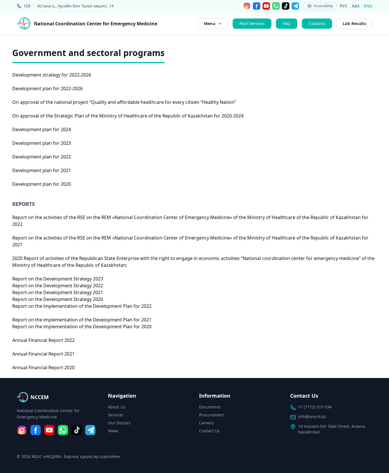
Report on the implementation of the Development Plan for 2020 (81, 326)
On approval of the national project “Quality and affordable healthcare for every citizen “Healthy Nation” (124, 102)
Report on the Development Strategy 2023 (57, 279)
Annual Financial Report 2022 (43, 340)
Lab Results (354, 23)
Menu (209, 23)
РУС (344, 6)
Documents (210, 407)
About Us (116, 407)
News (113, 430)
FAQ (286, 23)
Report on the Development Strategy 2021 (57, 292)
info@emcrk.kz (312, 416)
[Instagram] (247, 6)
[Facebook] (256, 6)
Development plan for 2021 (41, 170)
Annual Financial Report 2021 (43, 354)
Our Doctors (119, 423)
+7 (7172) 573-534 (314, 407)
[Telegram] (295, 6)
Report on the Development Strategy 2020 (57, 299)
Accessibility (323, 5)
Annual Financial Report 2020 (43, 367)
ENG (368, 6)
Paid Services (252, 23)
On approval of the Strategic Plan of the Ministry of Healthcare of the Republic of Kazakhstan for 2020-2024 (127, 116)
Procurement (211, 415)
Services (116, 415)
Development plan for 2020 (41, 184)
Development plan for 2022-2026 (47, 88)
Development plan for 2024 (41, 129)
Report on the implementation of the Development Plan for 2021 (81, 320)
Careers (206, 423)
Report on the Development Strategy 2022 (57, 285)
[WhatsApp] (276, 6)
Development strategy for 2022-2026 (51, 75)
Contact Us (209, 430)
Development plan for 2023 (41, 143)
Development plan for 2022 (41, 157)
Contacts (317, 23)
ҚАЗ (356, 6)
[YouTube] (266, 6)
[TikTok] (285, 6)
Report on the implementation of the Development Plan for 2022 (81, 306)
